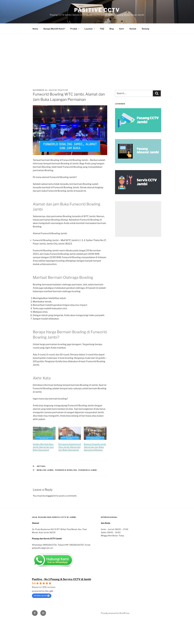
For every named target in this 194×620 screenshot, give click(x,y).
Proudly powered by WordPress (115, 613)
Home (35, 28)
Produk (73, 28)
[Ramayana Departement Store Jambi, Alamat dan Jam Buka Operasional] (69, 433)
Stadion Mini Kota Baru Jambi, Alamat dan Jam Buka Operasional (43, 447)
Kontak (133, 28)
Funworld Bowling (66, 470)
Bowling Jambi (45, 470)
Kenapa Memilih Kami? (54, 28)
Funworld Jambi (87, 470)
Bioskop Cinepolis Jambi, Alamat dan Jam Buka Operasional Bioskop (95, 447)
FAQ (102, 28)
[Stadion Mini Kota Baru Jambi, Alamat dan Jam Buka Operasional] (44, 433)
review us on (40, 595)
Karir (121, 28)
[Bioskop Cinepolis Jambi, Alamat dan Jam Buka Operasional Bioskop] (95, 433)
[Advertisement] (97, 55)
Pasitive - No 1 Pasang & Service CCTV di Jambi (61, 579)
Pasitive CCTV (97, 10)
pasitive (63, 90)
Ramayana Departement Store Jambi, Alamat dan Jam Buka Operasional (69, 447)
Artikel (41, 466)
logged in (51, 495)
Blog (111, 28)
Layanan (89, 28)
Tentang (145, 28)
